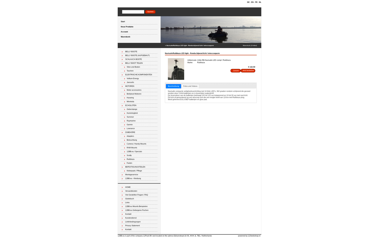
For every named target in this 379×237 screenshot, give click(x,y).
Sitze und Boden (133, 67)
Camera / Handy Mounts (136, 144)
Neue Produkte (127, 27)
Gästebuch (129, 199)
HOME (128, 187)
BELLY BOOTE (131, 52)
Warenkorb (125, 37)
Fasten (129, 163)
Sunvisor (130, 117)
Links (127, 203)
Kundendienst (130, 218)
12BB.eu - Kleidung (133, 178)
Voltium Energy (133, 78)
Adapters (130, 136)
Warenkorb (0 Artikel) (250, 45)
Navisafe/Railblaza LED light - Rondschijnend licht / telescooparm (190, 45)
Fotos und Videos (190, 86)
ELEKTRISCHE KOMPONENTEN (138, 75)
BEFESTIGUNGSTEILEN (135, 167)
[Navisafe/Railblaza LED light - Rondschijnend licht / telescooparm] (176, 79)
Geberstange (132, 109)
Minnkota (130, 102)
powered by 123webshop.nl (249, 236)
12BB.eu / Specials (134, 152)
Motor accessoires (134, 90)
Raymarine (131, 121)
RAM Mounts (132, 148)
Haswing (130, 98)
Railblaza (130, 159)
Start (123, 22)
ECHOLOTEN (130, 105)
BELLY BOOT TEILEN (134, 63)
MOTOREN (129, 86)
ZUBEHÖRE (130, 132)
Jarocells (130, 82)
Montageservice (131, 175)
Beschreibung (173, 86)
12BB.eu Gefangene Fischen (136, 210)
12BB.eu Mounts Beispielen (136, 206)
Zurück (236, 71)
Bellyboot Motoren (134, 94)
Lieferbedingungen (133, 222)
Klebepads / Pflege (134, 171)
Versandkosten (131, 191)
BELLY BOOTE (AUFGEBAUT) (137, 55)
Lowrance (131, 128)
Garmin (130, 125)
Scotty (129, 155)
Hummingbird (132, 113)
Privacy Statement (132, 226)
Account (124, 32)
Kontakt (128, 214)
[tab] (173, 86)
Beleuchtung (132, 140)
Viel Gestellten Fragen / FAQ (136, 195)
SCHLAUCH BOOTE (133, 59)
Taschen (130, 71)
